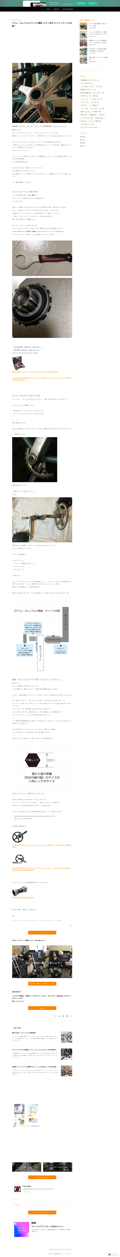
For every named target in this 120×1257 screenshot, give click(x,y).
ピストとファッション (97, 108)
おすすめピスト (86, 96)
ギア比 (83, 105)
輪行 (95, 96)
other (83, 121)
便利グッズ (85, 111)
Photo (84, 114)
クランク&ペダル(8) (23, 920)
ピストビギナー (98, 92)
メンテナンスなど (87, 118)
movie (102, 114)
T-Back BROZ (42, 1008)
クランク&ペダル (86, 83)
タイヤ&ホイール (96, 99)
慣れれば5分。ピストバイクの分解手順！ (24, 1033)
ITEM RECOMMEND (68, 9)
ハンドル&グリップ (87, 86)
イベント (84, 108)
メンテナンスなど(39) (40, 920)
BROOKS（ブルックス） (88, 89)
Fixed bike (99, 118)
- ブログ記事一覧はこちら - (42, 1177)
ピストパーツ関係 (95, 121)
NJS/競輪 (93, 114)
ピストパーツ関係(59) (56, 920)
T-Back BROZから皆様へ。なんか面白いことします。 (42, 983)
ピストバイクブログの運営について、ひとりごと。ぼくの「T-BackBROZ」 (34, 1050)
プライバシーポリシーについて (42, 1212)
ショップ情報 (93, 105)
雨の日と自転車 (86, 92)
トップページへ (42, 932)
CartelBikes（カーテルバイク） (90, 80)
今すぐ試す (81, 3)
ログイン (92, 3)
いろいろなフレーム (87, 124)
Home (48, 9)
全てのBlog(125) (31, 920)
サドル (98, 86)
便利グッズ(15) (15, 920)
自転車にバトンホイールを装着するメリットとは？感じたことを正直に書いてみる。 (37, 1067)
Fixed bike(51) (48, 920)
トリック (84, 99)
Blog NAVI (56, 9)
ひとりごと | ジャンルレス (89, 127)
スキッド (84, 102)
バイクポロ (94, 102)
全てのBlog (96, 111)
